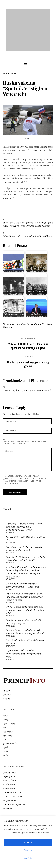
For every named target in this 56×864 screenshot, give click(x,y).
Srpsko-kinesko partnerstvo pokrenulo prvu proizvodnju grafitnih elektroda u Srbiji (25, 573)
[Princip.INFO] (28, 12)
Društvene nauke (11, 800)
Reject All (28, 857)
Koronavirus (9, 287)
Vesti (5, 788)
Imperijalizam (10, 739)
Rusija (30, 287)
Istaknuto (7, 804)
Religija (6, 808)
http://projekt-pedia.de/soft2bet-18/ (34, 353)
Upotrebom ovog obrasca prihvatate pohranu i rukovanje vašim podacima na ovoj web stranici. (26, 443)
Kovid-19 (21, 287)
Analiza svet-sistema (13, 759)
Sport (5, 812)
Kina (5, 678)
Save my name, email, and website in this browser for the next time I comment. (27, 406)
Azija (5, 714)
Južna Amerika (10, 706)
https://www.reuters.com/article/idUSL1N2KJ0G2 (27, 199)
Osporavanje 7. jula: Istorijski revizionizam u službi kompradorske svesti (23, 616)
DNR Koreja (9, 686)
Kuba (5, 690)
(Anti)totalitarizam (12, 755)
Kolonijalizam (9, 743)
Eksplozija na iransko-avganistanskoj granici (28, 327)
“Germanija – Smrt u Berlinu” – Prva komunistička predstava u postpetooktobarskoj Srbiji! (24, 490)
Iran (5, 702)
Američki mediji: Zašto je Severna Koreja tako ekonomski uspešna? (26, 512)
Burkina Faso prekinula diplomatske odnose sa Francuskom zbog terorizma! (24, 595)
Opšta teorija (9, 735)
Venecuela (7, 290)
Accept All (28, 842)
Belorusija (8, 694)
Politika (6, 792)
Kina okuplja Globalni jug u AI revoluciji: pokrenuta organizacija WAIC (26, 522)
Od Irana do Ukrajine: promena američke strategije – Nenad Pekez (22, 548)
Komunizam (9, 751)
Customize (28, 850)
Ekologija (7, 771)
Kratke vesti (10, 37)
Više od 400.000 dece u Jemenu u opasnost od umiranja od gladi (28, 309)
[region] (28, 840)
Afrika (6, 710)
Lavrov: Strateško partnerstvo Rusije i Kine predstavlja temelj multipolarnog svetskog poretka (24, 560)
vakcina (48, 287)
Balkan (6, 718)
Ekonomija (8, 796)
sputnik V (39, 287)
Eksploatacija (9, 763)
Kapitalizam (9, 747)
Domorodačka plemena (14, 767)
